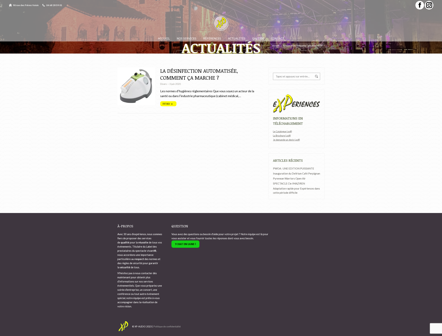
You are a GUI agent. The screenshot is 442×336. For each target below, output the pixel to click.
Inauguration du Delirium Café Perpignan (296, 173)
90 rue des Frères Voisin (26, 5)
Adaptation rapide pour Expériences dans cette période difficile (296, 190)
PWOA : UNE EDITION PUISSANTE (293, 168)
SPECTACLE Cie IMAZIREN (289, 183)
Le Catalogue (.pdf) (282, 131)
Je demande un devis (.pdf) (286, 139)
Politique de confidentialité (167, 326)
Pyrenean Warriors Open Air (289, 178)
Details (166, 103)
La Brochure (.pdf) (282, 135)
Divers (163, 84)
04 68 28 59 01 (54, 5)
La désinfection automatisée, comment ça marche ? (199, 74)
